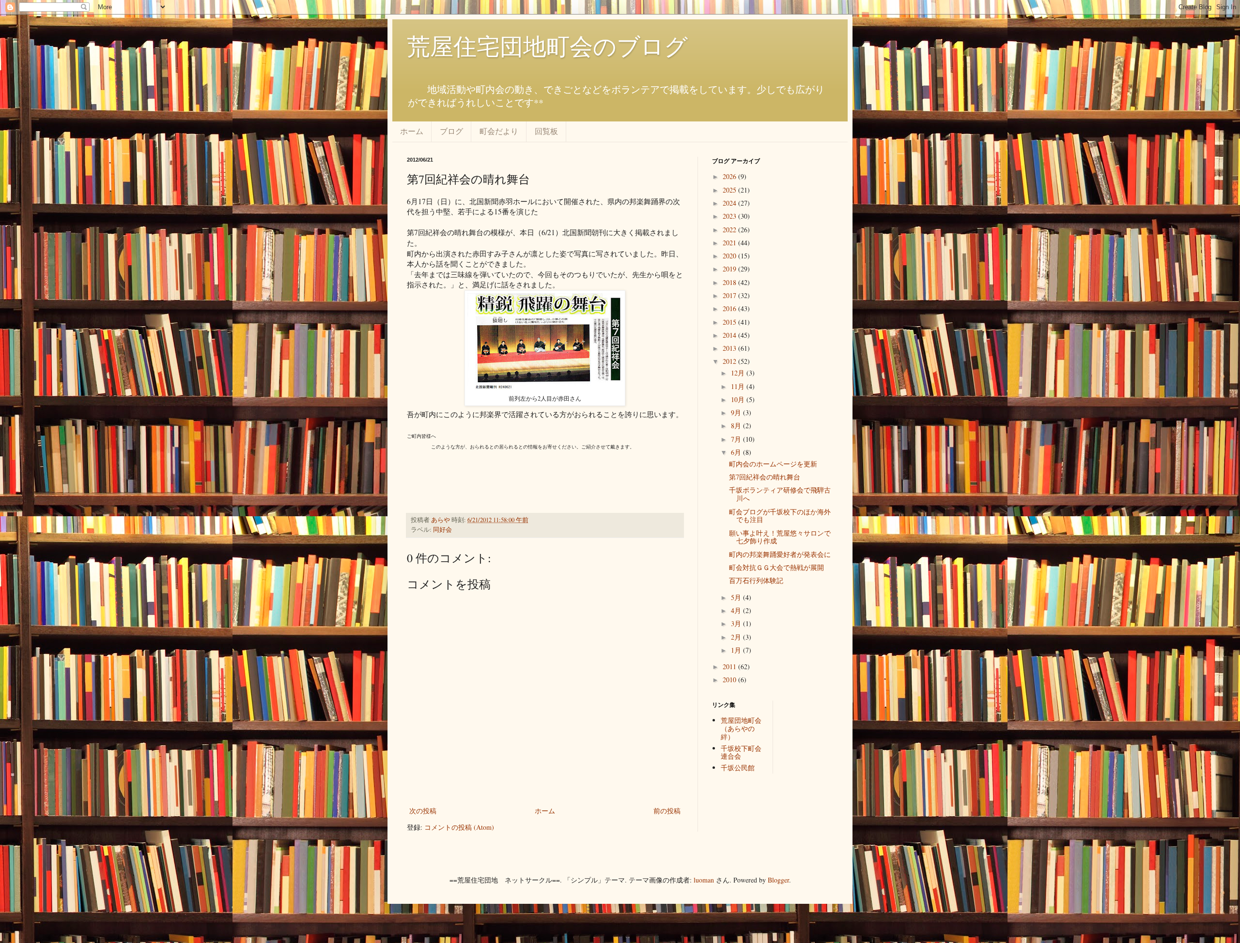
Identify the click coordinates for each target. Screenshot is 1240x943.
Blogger (778, 879)
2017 (730, 295)
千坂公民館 (738, 767)
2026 (730, 176)
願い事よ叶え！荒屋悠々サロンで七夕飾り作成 (780, 537)
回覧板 (546, 131)
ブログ (451, 131)
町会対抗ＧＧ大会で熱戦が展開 (776, 567)
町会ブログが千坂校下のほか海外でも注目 (780, 515)
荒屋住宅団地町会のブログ (547, 45)
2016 (730, 308)
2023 (730, 216)
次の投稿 (422, 810)
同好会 (442, 529)
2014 (730, 335)
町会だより (499, 131)
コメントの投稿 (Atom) (459, 827)
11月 (738, 386)
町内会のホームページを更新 (773, 463)
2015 (730, 322)
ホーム (411, 131)
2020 (730, 255)
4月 (737, 610)
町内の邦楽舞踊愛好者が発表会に (780, 554)
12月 (738, 372)
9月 (737, 412)
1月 (737, 650)
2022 (730, 229)
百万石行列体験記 (756, 580)
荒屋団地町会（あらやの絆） (741, 728)
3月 (737, 623)
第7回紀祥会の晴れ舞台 (764, 476)
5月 (737, 597)
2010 (730, 679)
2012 (730, 361)
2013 (730, 348)
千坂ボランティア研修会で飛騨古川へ (780, 494)
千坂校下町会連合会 (741, 752)
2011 (730, 666)
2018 (730, 282)
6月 (737, 452)
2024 (730, 203)
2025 (730, 190)
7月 (737, 439)
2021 (730, 242)
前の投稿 (667, 810)
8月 (737, 425)
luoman (704, 879)
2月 (737, 637)
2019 (730, 268)
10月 (738, 399)
